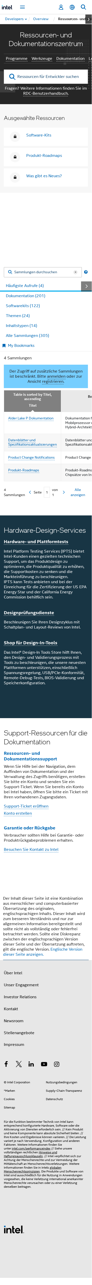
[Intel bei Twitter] (19, 1065)
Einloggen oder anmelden (46, 241)
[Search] (10, 272)
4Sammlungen (14, 492)
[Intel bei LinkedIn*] (31, 1065)
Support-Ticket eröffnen (26, 806)
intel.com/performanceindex (31, 1148)
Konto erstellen (18, 813)
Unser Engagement (21, 985)
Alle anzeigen (78, 492)
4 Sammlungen (18, 358)
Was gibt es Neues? (44, 176)
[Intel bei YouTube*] (44, 1065)
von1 (55, 492)
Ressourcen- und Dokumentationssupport (30, 756)
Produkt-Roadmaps (44, 155)
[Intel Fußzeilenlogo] (14, 1229)
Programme (17, 58)
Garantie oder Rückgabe (29, 828)
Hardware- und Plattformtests (36, 541)
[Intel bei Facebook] (6, 1065)
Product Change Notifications (31, 457)
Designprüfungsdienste (29, 613)
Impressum (14, 1044)
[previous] (30, 492)
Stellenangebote (19, 1032)
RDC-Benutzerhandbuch (45, 93)
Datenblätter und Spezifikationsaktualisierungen (32, 442)
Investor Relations (20, 997)
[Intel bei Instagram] (56, 1065)
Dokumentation (70, 58)
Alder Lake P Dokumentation (31, 418)
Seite (38, 492)
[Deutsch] (72, 7)
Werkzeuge (42, 58)
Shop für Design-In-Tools (30, 643)
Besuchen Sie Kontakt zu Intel (31, 849)
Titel (32, 405)
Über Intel (13, 973)
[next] (64, 492)
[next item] (88, 19)
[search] (12, 77)
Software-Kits (38, 135)
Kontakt (11, 1008)
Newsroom (13, 1020)
